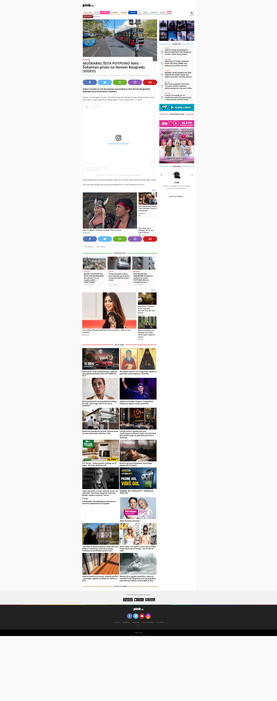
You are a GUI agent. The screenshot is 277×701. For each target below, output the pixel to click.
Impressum (135, 622)
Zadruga (104, 12)
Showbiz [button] (114, 12)
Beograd (86, 60)
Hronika (124, 12)
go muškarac (101, 246)
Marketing (126, 622)
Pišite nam (159, 622)
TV (139, 12)
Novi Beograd (89, 246)
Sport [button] (145, 12)
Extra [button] (162, 12)
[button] (85, 267)
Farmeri (133, 12)
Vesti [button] (97, 12)
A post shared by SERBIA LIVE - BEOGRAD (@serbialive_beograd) (118, 175)
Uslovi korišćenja (148, 622)
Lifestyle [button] (154, 12)
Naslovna (88, 12)
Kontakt (117, 622)
